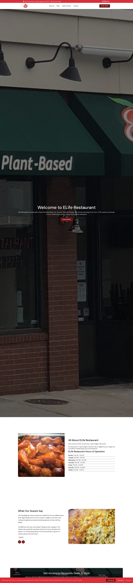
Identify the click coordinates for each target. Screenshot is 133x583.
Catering (75, 6)
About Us (51, 6)
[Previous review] (19, 535)
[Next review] (23, 535)
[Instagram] (107, 1)
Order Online (104, 6)
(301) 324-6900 (56, 1)
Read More (128, 580)
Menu (58, 6)
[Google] (103, 1)
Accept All (111, 580)
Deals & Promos (66, 6)
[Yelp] (108, 1)
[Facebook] (105, 1)
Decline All (121, 580)
